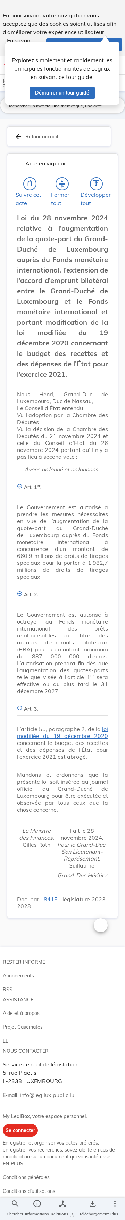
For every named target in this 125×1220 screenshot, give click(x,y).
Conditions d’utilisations (29, 1191)
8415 (51, 899)
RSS (7, 989)
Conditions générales (26, 1177)
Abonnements (18, 976)
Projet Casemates (23, 1027)
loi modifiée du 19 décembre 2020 (62, 732)
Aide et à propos (21, 1013)
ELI (6, 1041)
